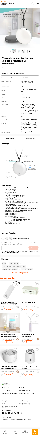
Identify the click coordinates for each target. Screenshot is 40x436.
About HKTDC (23, 387)
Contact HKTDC (6, 390)
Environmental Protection (9, 269)
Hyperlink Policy (23, 401)
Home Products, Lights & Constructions (13, 266)
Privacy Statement (7, 401)
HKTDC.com (5, 387)
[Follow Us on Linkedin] (9, 413)
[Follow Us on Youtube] (18, 413)
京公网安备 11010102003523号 (10, 407)
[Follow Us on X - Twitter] (6, 413)
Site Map (4, 404)
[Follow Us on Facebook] (3, 413)
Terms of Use (22, 398)
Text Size (4, 398)
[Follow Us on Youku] (21, 413)
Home (4, 263)
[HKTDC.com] (20, 385)
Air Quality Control (27, 269)
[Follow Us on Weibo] (12, 413)
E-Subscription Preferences (26, 393)
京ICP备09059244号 (24, 404)
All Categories (14, 263)
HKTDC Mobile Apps (24, 390)
